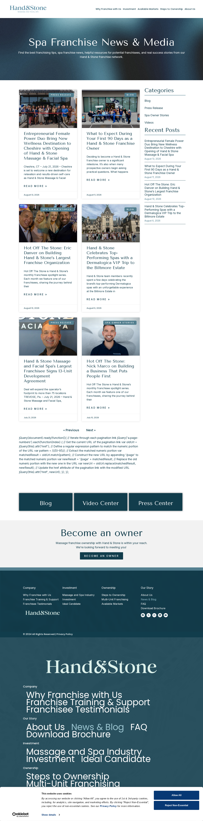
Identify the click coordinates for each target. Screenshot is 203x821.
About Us (190, 9)
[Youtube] (166, 615)
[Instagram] (154, 615)
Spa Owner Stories (156, 115)
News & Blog (148, 599)
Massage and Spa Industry (78, 595)
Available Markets (148, 9)
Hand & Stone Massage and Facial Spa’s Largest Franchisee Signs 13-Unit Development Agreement (48, 371)
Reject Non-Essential (176, 805)
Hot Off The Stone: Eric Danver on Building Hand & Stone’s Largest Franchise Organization (47, 255)
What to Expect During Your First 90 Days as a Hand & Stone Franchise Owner (111, 141)
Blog (147, 100)
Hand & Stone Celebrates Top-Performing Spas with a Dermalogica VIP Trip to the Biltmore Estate (110, 258)
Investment (129, 9)
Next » (91, 430)
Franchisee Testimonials (37, 603)
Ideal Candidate (71, 603)
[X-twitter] (149, 615)
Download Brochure (153, 608)
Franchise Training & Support (41, 599)
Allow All (176, 795)
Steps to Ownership (171, 9)
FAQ (143, 603)
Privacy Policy (64, 634)
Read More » (35, 186)
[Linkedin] (160, 615)
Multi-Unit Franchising (115, 599)
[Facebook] (143, 615)
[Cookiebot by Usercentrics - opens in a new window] (20, 814)
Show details (49, 814)
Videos (149, 122)
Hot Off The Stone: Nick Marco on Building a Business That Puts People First (110, 369)
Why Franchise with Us (108, 9)
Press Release (153, 108)
